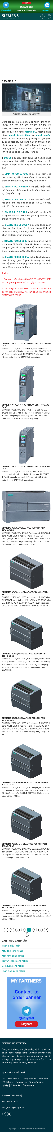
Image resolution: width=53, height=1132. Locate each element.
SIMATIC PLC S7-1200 (16, 174)
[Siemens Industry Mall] (10, 16)
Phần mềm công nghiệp (13, 971)
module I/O (30, 131)
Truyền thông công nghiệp (15, 961)
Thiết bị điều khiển (11, 945)
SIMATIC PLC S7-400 (16, 212)
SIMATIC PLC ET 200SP (17, 225)
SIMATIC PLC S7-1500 (16, 186)
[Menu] (49, 16)
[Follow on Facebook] (4, 1114)
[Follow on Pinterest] (9, 1114)
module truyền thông (20, 135)
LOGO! (7, 158)
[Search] (42, 16)
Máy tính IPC (30, 1078)
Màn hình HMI (15, 1078)
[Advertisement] (26, 48)
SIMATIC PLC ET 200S (15, 241)
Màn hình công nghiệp (13, 955)
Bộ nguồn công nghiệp (13, 966)
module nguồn (43, 135)
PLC (4, 1078)
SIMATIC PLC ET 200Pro (17, 257)
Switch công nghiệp (17, 1082)
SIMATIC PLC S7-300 (16, 199)
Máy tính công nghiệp (13, 951)
